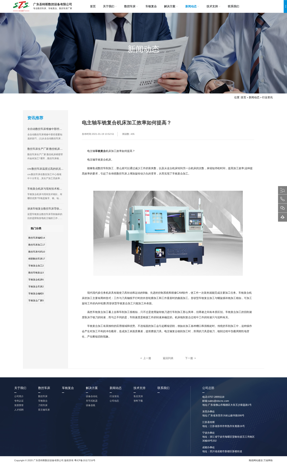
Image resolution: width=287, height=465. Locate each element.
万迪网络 (268, 460)
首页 (93, 6)
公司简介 (19, 396)
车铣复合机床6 (36, 279)
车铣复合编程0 (36, 293)
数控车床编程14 (36, 237)
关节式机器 (91, 400)
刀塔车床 (43, 405)
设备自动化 (91, 396)
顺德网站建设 (256, 460)
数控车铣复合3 (36, 272)
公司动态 (114, 400)
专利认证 (19, 400)
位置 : (237, 97)
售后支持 (138, 396)
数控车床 (130, 6)
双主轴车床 (44, 409)
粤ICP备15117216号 (84, 460)
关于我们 (108, 6)
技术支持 (212, 6)
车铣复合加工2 (36, 265)
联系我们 (233, 6)
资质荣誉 (19, 405)
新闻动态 (191, 6)
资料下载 (138, 400)
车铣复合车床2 (36, 286)
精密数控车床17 (36, 258)
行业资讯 (267, 97)
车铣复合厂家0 (36, 300)
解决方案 (169, 6)
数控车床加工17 (36, 244)
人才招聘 (19, 409)
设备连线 (90, 405)
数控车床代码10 (36, 251)
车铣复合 (151, 6)
